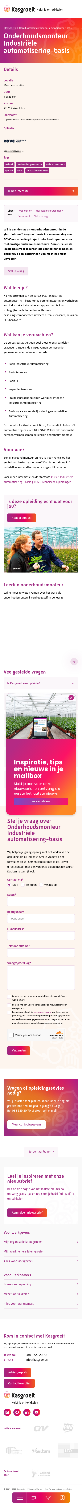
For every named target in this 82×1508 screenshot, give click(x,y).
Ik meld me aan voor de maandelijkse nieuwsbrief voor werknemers (39, 998)
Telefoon (31, 884)
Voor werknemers (17, 1275)
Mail (15, 884)
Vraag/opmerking (19, 963)
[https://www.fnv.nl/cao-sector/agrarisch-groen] (68, 1428)
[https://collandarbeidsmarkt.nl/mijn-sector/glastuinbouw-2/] (41, 1472)
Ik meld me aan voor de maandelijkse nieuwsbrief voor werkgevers (39, 1006)
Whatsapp (50, 884)
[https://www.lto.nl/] (68, 1450)
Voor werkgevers (17, 1232)
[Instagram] (7, 1412)
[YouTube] (36, 1412)
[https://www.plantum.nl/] (41, 1450)
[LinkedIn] (27, 1412)
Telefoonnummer (18, 946)
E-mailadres (15, 929)
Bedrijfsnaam (15, 912)
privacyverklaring (42, 1011)
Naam (11, 895)
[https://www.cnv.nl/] (41, 1428)
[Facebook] (17, 1412)
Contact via (15, 880)
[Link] (14, 1450)
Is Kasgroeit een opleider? (23, 683)
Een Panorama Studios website (58, 1488)
